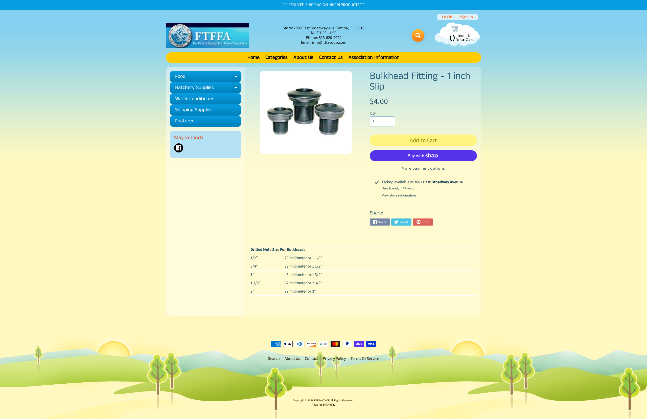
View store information (399, 195)
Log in (447, 17)
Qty (373, 113)
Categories (276, 57)
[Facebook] (178, 147)
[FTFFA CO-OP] (207, 35)
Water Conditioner (194, 98)
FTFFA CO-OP (321, 400)
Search (274, 358)
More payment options (423, 168)
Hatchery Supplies (208, 88)
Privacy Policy (334, 358)
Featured (185, 121)
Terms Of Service (365, 358)
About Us (303, 57)
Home (253, 57)
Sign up (466, 17)
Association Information (374, 57)
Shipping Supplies (194, 110)
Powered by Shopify (323, 405)
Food (208, 77)
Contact (311, 358)
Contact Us (331, 57)
